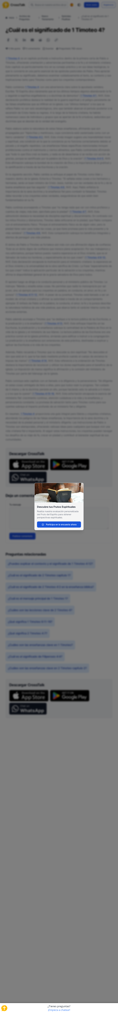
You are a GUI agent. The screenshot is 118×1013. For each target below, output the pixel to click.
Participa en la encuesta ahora (61, 524)
